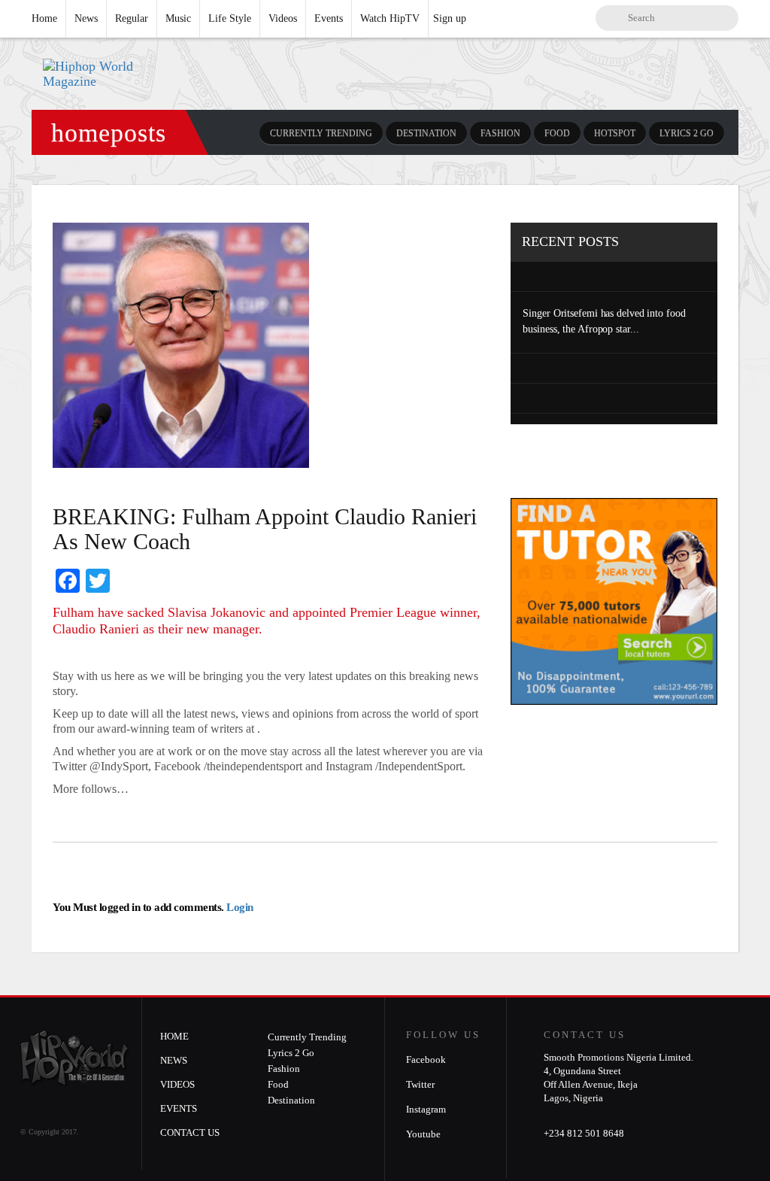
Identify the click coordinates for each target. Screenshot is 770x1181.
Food (557, 133)
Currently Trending (321, 133)
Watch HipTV (390, 18)
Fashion (500, 133)
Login (238, 907)
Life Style (229, 18)
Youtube (423, 1134)
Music (178, 18)
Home (44, 18)
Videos (282, 18)
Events (328, 18)
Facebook (426, 1059)
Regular (131, 18)
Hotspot (614, 133)
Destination (426, 133)
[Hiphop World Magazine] (112, 74)
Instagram (426, 1109)
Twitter (420, 1084)
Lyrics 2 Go (686, 133)
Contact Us (190, 1132)
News (86, 18)
